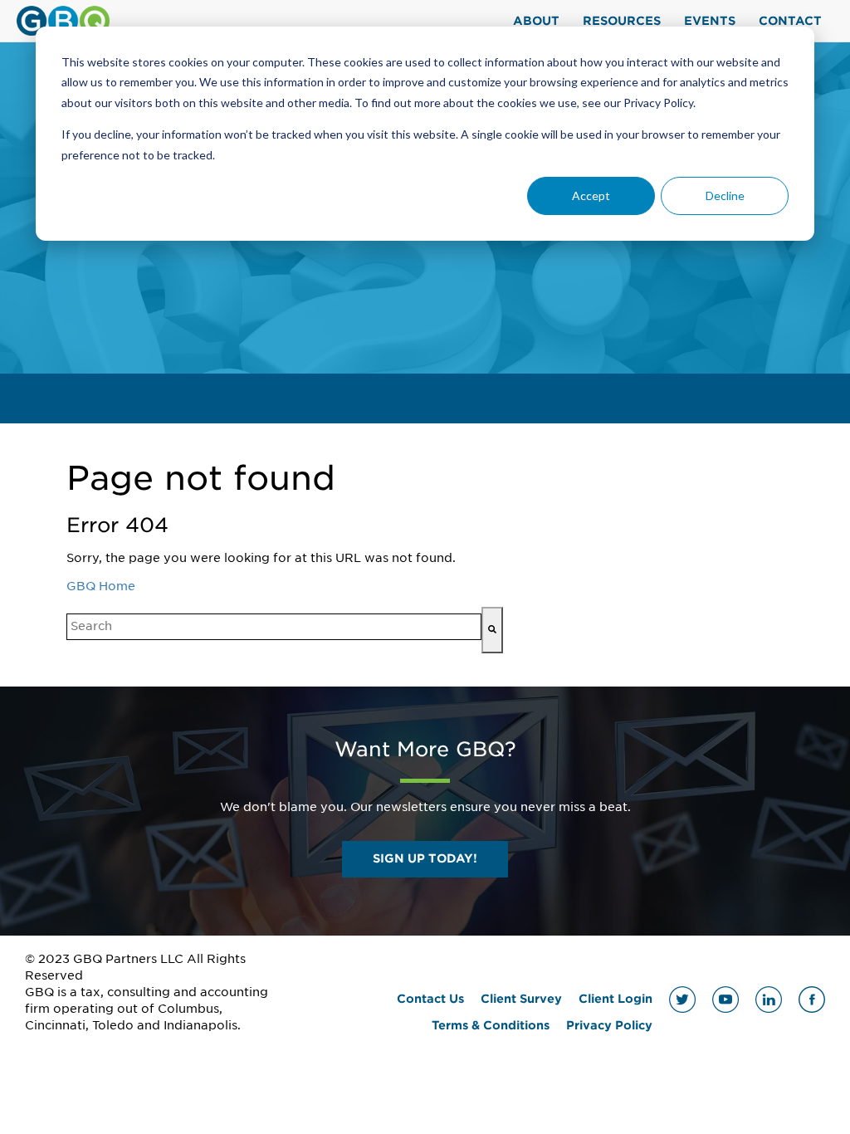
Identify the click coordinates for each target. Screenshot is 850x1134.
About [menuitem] (536, 20)
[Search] (492, 630)
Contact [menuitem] (790, 20)
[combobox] (273, 626)
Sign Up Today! (425, 858)
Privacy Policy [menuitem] (609, 1025)
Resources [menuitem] (622, 20)
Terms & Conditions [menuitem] (491, 1025)
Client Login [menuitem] (615, 998)
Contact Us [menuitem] (430, 998)
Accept (591, 195)
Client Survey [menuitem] (521, 998)
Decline (725, 195)
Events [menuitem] (709, 20)
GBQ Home (100, 586)
